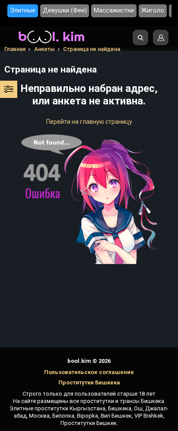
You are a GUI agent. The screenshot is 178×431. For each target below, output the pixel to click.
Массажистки (114, 10)
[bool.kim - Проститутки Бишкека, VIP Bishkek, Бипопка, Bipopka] (51, 43)
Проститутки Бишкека (89, 382)
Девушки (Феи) (65, 10)
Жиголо (152, 10)
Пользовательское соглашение (89, 372)
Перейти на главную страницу (89, 121)
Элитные (22, 10)
